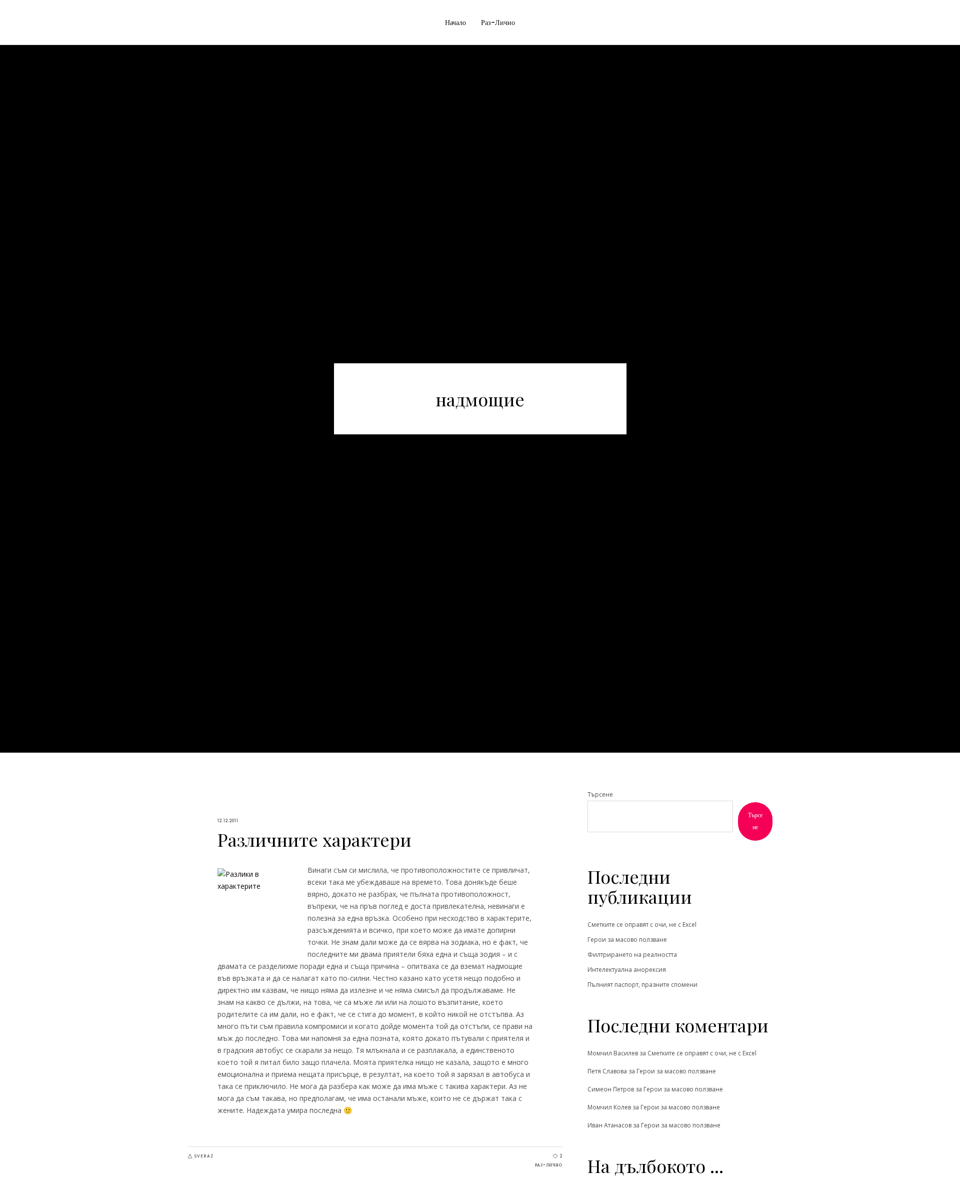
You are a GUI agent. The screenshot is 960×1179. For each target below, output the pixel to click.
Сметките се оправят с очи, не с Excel (642, 924)
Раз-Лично (548, 1165)
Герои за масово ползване (627, 939)
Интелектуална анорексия (627, 969)
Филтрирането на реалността (632, 954)
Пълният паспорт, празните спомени (643, 984)
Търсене (600, 794)
